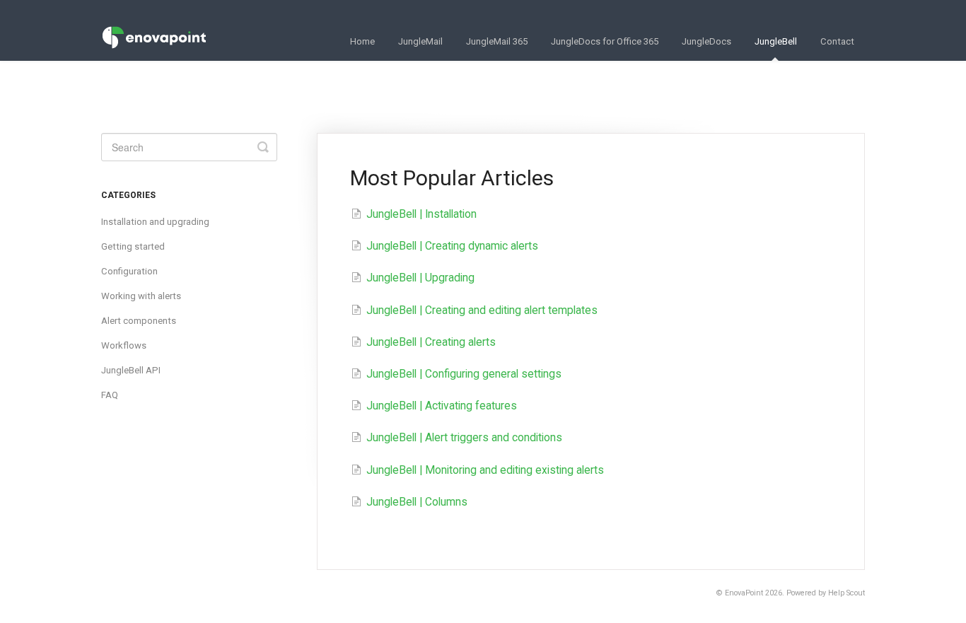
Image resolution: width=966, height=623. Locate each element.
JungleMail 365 (497, 41)
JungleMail (420, 41)
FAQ (109, 395)
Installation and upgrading (155, 221)
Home (362, 41)
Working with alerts (141, 296)
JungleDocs (706, 41)
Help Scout (846, 593)
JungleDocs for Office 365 (604, 41)
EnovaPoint (744, 593)
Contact (837, 41)
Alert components (138, 320)
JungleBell (776, 41)
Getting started (133, 246)
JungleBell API (131, 370)
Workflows (123, 345)
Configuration (129, 271)
